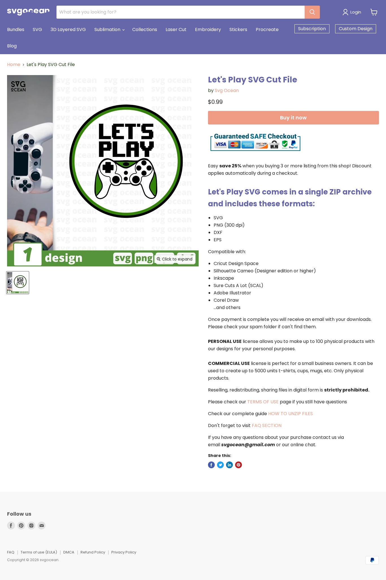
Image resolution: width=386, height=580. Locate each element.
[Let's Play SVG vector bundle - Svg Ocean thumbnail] (17, 283)
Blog (12, 46)
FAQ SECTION (266, 425)
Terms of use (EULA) (39, 552)
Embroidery (208, 29)
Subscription (312, 28)
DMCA (68, 552)
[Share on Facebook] (211, 464)
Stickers (238, 29)
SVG (37, 29)
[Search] (312, 12)
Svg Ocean (227, 90)
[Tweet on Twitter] (220, 464)
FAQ (10, 552)
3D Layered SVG (68, 29)
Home (13, 64)
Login (355, 12)
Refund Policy (93, 552)
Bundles (15, 29)
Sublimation (108, 29)
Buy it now (293, 117)
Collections (144, 29)
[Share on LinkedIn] (229, 464)
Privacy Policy (123, 552)
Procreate (267, 29)
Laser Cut (176, 29)
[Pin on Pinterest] (238, 464)
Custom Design (355, 28)
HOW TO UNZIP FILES (290, 413)
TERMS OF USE (263, 402)
